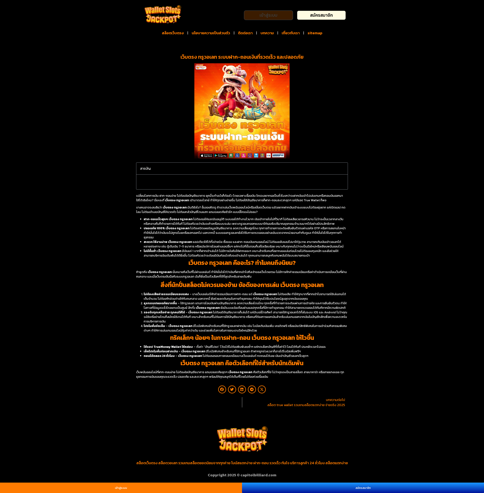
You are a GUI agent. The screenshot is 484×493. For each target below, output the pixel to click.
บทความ (267, 33)
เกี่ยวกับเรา (291, 33)
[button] (342, 168)
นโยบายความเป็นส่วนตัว (211, 33)
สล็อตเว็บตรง (173, 33)
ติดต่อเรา (245, 33)
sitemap (315, 33)
